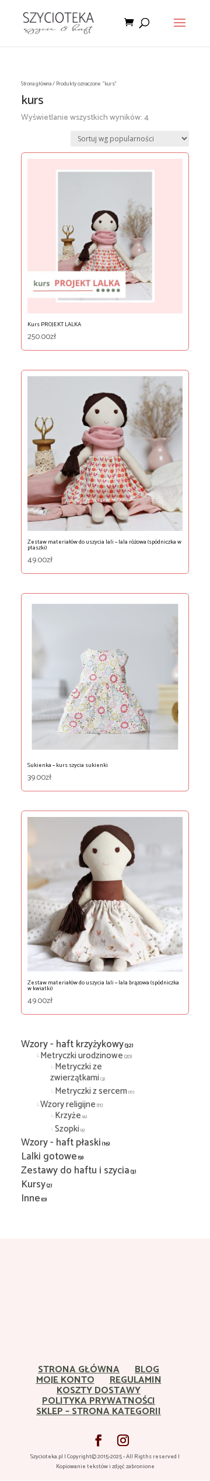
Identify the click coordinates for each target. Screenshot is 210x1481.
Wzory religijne (68, 1104)
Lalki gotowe (49, 1156)
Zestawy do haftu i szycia (75, 1170)
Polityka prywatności (98, 1401)
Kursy (33, 1184)
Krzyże (68, 1115)
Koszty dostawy (99, 1390)
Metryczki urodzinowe (81, 1055)
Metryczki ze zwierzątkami (76, 1072)
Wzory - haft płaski (61, 1142)
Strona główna (36, 84)
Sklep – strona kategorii (98, 1411)
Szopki (67, 1129)
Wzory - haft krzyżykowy (72, 1044)
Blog (147, 1369)
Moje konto (65, 1380)
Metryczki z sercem (91, 1091)
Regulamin (136, 1380)
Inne (30, 1198)
